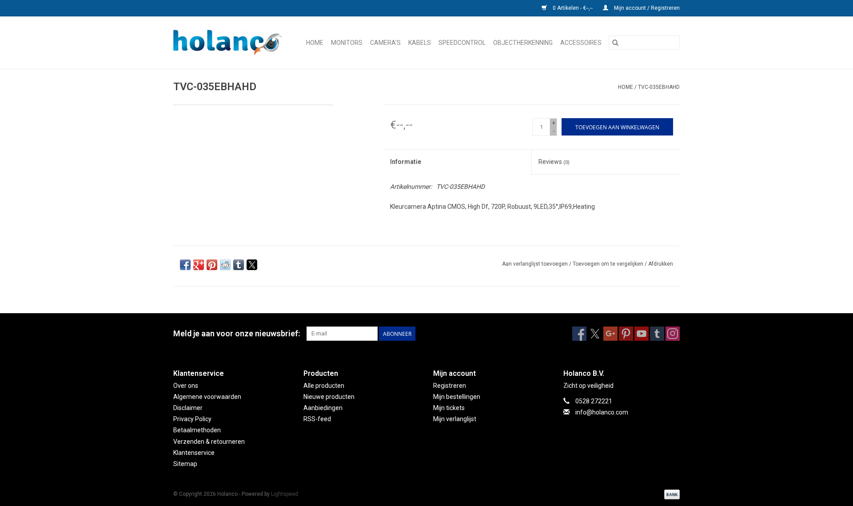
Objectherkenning (523, 42)
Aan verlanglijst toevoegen (535, 264)
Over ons (185, 385)
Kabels (419, 42)
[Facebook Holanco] (579, 334)
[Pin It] (212, 264)
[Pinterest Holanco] (626, 334)
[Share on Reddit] (225, 264)
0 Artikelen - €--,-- (572, 8)
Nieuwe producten (329, 396)
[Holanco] (230, 43)
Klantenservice (194, 452)
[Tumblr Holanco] (657, 334)
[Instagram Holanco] (673, 334)
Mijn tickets (449, 407)
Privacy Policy (192, 418)
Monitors (347, 42)
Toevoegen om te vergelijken (609, 264)
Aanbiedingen (323, 407)
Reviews (554, 161)
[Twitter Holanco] (595, 334)
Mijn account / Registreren (646, 8)
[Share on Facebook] (185, 264)
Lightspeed (284, 494)
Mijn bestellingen (456, 396)
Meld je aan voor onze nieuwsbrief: (236, 333)
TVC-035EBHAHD (659, 87)
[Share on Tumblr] (238, 264)
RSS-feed (317, 418)
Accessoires (581, 42)
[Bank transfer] (670, 494)
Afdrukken (660, 264)
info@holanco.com (601, 412)
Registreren (449, 385)
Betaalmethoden (197, 430)
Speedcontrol (462, 42)
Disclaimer (188, 407)
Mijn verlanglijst (454, 418)
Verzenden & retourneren (209, 441)
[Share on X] (252, 264)
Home (314, 42)
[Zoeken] (615, 43)
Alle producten (323, 385)
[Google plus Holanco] (610, 334)
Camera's (385, 42)
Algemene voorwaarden (207, 396)
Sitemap (185, 463)
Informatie (405, 161)
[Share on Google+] (198, 264)
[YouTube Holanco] (641, 334)
